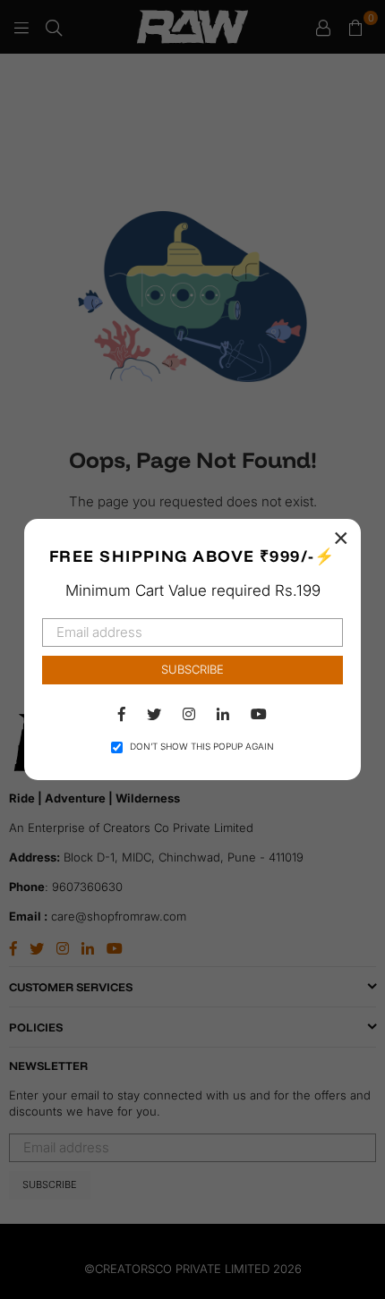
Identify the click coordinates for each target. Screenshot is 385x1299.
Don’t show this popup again (202, 746)
